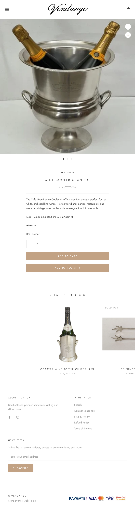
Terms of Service (83, 428)
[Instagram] (17, 417)
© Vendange (17, 495)
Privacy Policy (82, 417)
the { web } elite (27, 501)
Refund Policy (81, 422)
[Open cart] (128, 9)
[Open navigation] (7, 9)
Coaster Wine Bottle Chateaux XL (67, 369)
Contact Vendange (84, 411)
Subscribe (21, 468)
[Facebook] (9, 417)
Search (78, 405)
